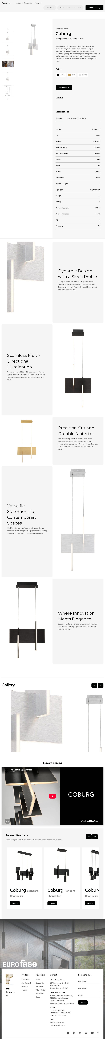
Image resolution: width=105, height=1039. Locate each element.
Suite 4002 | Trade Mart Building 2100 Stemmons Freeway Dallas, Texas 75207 (61, 998)
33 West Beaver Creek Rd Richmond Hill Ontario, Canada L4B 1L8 (59, 985)
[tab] (60, 118)
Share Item (59, 98)
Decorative (28, 3)
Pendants (38, 3)
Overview (50, 8)
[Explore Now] (10, 980)
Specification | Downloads (70, 8)
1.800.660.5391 (65, 1013)
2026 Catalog (9, 992)
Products (17, 3)
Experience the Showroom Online (62, 1003)
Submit (82, 1002)
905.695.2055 (59, 1010)
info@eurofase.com (57, 1023)
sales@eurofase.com (57, 1025)
